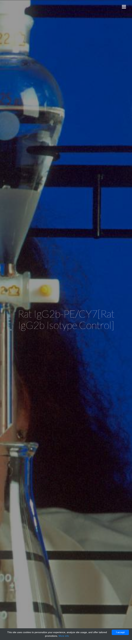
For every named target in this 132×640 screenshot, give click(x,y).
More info (64, 635)
